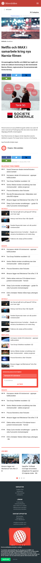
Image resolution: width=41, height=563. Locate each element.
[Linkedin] (26, 75)
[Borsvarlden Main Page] (9, 3)
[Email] (6, 78)
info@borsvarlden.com (19, 522)
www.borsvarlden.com (19, 524)
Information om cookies (20, 505)
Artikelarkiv (20, 495)
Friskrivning (19, 502)
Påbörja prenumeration (19, 507)
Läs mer (15, 559)
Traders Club (19, 489)
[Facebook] (6, 75)
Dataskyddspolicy (20, 503)
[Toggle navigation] (38, 3)
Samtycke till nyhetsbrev (12, 376)
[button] (17, 478)
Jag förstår (5, 559)
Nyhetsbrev (20, 491)
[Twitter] (16, 75)
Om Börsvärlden (19, 493)
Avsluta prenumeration (19, 509)
